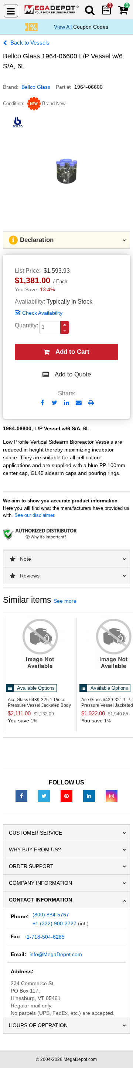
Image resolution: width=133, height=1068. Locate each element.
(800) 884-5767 (51, 914)
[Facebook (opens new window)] (21, 796)
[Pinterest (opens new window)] (66, 796)
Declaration (37, 239)
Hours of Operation (38, 1025)
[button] (65, 324)
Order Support (31, 866)
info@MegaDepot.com (56, 954)
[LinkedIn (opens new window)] (89, 796)
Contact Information (40, 900)
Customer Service (35, 833)
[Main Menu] (11, 10)
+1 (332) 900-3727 (54, 923)
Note (25, 559)
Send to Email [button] (79, 403)
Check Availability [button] (42, 313)
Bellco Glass (35, 87)
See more (65, 601)
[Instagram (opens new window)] (111, 796)
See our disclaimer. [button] (34, 515)
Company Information (40, 883)
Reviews (30, 576)
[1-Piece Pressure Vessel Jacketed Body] (39, 643)
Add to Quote (73, 374)
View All (63, 27)
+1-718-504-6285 (44, 937)
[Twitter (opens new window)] (44, 796)
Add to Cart (72, 351)
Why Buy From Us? (35, 849)
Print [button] (91, 402)
